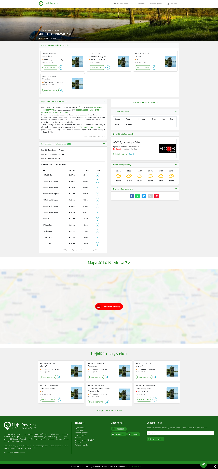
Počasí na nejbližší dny (122, 165)
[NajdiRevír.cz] (48, 4)
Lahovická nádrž (47, 388)
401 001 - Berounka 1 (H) (96, 363)
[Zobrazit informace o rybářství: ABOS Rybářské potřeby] (167, 148)
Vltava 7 (43, 366)
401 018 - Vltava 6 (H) (143, 363)
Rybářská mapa (122, 4)
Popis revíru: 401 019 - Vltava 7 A (54, 102)
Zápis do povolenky (121, 112)
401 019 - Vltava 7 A (49, 54)
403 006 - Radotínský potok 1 (146, 386)
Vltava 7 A (139, 56)
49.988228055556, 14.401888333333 (54, 112)
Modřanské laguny (97, 56)
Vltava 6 (139, 366)
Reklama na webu (81, 445)
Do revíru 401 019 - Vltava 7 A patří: (55, 45)
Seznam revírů (139, 4)
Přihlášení (174, 4)
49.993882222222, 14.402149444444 (88, 110)
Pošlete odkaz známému (123, 189)
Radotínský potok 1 (145, 388)
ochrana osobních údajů (134, 466)
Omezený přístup (111, 306)
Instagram (120, 434)
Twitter (135, 434)
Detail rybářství (121, 154)
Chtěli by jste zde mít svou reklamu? (145, 102)
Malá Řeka (47, 56)
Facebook (120, 429)
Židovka (46, 79)
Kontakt (78, 442)
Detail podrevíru (50, 67)
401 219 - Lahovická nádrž (49, 386)
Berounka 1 (93, 366)
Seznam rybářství (156, 4)
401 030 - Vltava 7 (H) (47, 363)
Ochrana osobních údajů (84, 440)
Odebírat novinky (155, 439)
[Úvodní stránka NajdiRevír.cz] (40, 38)
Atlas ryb (78, 437)
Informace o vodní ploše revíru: (55, 144)
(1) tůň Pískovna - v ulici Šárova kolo (99, 389)
